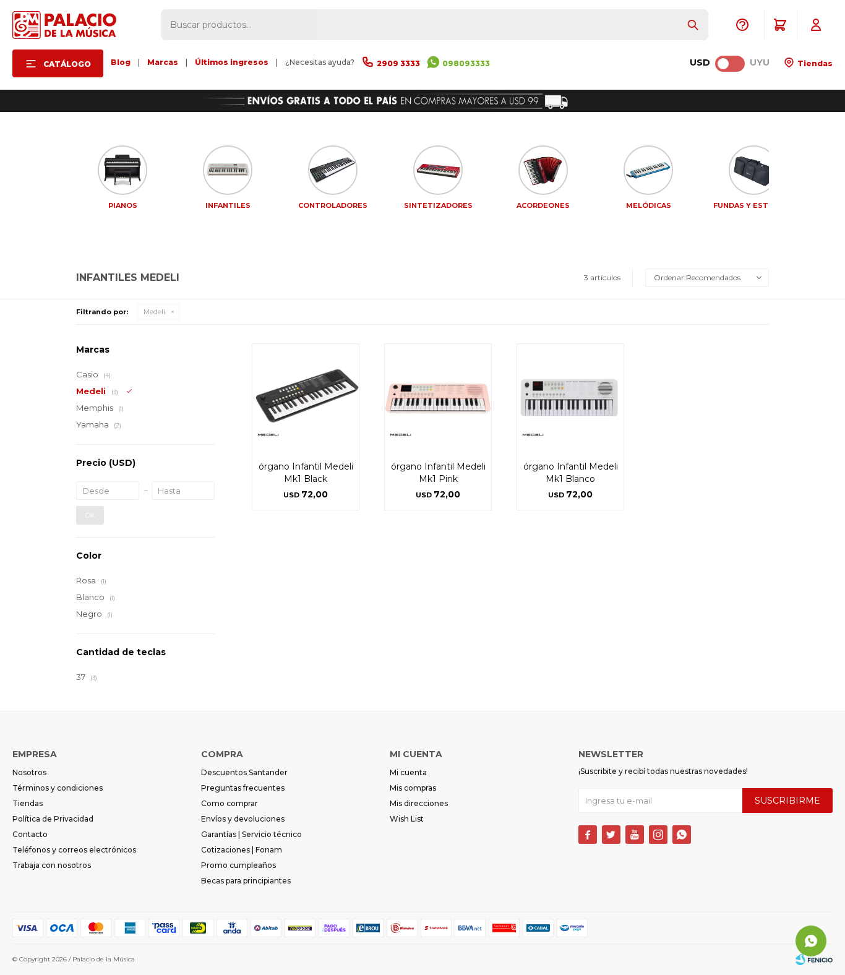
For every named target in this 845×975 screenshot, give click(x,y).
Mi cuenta (408, 772)
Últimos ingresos (231, 62)
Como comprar (229, 803)
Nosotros (29, 772)
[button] (692, 24)
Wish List (407, 818)
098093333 (466, 63)
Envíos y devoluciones (243, 818)
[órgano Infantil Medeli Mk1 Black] (305, 397)
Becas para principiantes (246, 880)
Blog (121, 62)
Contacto (30, 834)
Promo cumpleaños (238, 865)
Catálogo (67, 64)
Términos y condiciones (57, 787)
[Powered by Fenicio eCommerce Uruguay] (814, 959)
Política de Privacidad (52, 818)
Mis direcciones (419, 803)
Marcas (162, 62)
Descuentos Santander (244, 772)
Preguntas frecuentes (243, 787)
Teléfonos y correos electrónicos (74, 849)
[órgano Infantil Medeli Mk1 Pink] (438, 397)
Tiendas (814, 63)
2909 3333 (398, 63)
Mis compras (413, 787)
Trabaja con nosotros (51, 865)
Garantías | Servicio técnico (251, 834)
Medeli (154, 311)
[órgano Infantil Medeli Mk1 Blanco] (570, 397)
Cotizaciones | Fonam (241, 849)
